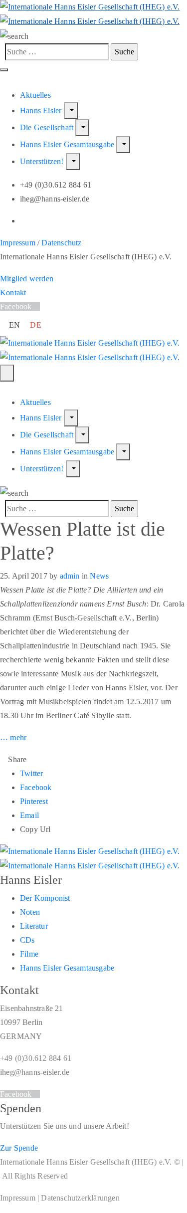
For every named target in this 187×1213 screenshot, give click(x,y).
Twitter (31, 773)
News (99, 576)
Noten (30, 912)
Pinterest (34, 801)
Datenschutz (61, 242)
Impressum (17, 242)
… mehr (13, 737)
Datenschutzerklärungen (80, 1198)
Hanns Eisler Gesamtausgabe (68, 144)
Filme (29, 954)
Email (29, 815)
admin (70, 576)
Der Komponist (45, 898)
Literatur (34, 926)
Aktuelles (35, 95)
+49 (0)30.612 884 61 (35, 1058)
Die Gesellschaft (47, 127)
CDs (27, 940)
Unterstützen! (43, 161)
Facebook (36, 787)
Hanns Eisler (42, 110)
